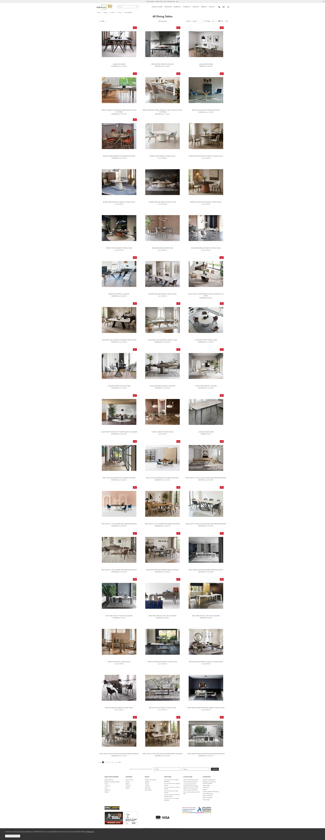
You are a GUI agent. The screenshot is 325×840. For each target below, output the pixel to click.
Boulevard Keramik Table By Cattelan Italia (206, 248)
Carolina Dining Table (206, 432)
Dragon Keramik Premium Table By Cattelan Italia (206, 662)
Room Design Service (208, 793)
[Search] (137, 7)
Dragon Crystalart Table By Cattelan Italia (162, 662)
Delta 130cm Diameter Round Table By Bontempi (119, 478)
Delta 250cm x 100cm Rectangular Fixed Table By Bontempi (206, 524)
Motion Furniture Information (190, 790)
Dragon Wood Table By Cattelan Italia (162, 708)
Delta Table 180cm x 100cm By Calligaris (162, 616)
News (106, 788)
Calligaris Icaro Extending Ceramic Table (162, 340)
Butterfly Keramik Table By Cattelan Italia (162, 294)
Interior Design (206, 785)
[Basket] (228, 7)
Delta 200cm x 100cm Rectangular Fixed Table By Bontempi (206, 478)
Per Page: (208, 21)
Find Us (106, 784)
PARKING (204, 7)
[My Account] (225, 7)
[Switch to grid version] (219, 21)
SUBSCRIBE (215, 769)
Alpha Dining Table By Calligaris (162, 64)
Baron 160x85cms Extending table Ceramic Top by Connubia (119, 111)
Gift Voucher (206, 787)
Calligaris (147, 782)
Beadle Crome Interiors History (112, 782)
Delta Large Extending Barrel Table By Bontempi (162, 570)
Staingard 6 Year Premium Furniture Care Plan (209, 782)
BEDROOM (177, 7)
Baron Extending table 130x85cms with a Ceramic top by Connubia (162, 111)
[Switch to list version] (224, 21)
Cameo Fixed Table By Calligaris (206, 386)
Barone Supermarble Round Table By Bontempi (119, 156)
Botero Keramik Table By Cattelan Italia (162, 202)
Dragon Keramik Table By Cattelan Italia (119, 708)
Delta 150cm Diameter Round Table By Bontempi (162, 478)
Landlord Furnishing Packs (209, 780)
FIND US (211, 7)
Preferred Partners (109, 780)
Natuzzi (147, 784)
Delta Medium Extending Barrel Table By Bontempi (206, 570)
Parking (204, 789)
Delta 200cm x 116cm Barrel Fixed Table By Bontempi (119, 524)
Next (119, 762)
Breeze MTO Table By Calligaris (119, 294)
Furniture (128, 782)
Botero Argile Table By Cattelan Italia (162, 156)
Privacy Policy (206, 800)
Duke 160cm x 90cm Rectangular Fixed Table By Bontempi (119, 754)
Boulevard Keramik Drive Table (162, 248)
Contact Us (107, 786)
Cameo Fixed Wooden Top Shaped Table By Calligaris (119, 432)
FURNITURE (168, 7)
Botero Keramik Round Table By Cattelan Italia (119, 202)
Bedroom (128, 784)
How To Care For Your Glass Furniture (171, 791)
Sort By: (188, 21)
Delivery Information (208, 795)
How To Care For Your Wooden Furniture (172, 784)
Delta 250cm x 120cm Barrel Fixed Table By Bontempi (119, 570)
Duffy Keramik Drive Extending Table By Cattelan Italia (206, 708)
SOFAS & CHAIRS (157, 7)
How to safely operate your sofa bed (191, 792)
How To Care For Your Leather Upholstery (171, 799)
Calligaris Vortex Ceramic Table (206, 340)
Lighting (127, 788)
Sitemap (107, 792)
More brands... (148, 790)
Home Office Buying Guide (190, 782)
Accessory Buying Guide (189, 784)
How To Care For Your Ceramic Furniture (172, 788)
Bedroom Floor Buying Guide (190, 788)
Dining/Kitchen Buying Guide (190, 786)
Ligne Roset (147, 788)
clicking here (90, 832)
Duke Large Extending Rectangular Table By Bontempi (206, 754)
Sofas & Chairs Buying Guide (190, 780)
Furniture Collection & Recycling (211, 791)
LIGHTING (196, 7)
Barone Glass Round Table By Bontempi (206, 110)
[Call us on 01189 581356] (220, 7)
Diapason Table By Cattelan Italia (119, 662)
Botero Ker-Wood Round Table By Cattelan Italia (206, 156)
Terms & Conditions (207, 798)
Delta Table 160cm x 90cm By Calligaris (119, 616)
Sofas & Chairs (129, 780)
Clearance (128, 786)
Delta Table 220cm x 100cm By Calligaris (206, 616)
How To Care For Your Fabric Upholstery (171, 780)
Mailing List (107, 790)
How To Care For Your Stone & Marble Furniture (172, 795)
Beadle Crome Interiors (150, 780)
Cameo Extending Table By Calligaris (162, 386)
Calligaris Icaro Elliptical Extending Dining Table (119, 340)
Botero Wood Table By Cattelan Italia (119, 248)
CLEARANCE (187, 7)
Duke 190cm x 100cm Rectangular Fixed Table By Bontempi (162, 754)
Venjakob (147, 786)
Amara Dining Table (206, 64)
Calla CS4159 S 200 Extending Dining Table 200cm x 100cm (206, 295)
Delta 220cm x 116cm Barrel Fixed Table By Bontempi (162, 524)
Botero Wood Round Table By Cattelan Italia (206, 202)
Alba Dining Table (119, 64)
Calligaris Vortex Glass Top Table (119, 386)
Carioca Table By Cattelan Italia (162, 432)
